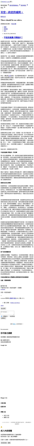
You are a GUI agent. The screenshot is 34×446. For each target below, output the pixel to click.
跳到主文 (3, 16)
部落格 (6, 29)
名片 (5, 31)
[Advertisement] (7, 371)
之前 (10, 75)
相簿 (5, 27)
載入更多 (3, 308)
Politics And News (15, 302)
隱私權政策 (28, 422)
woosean (3, 289)
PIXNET (7, 422)
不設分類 (13, 24)
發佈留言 (3, 318)
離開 (9, 442)
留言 (15, 298)
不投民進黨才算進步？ (13, 38)
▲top (2, 305)
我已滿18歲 (3, 442)
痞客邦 (11, 298)
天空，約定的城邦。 (12, 12)
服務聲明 (17, 424)
